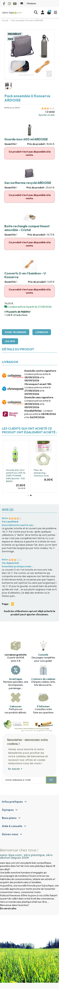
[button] (28, 495)
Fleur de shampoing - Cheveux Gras (41, 472)
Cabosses (16, 706)
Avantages (15, 678)
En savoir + (15, 769)
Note (5, 518)
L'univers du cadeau (43, 678)
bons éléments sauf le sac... (18, 525)
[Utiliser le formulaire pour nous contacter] (21, 3)
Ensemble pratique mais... (17, 566)
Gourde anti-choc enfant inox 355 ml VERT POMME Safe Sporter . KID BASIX (15, 475)
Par (10, 521)
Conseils (43, 654)
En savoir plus (8, 908)
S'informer (43, 706)
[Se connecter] (42, 13)
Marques (31, 3)
